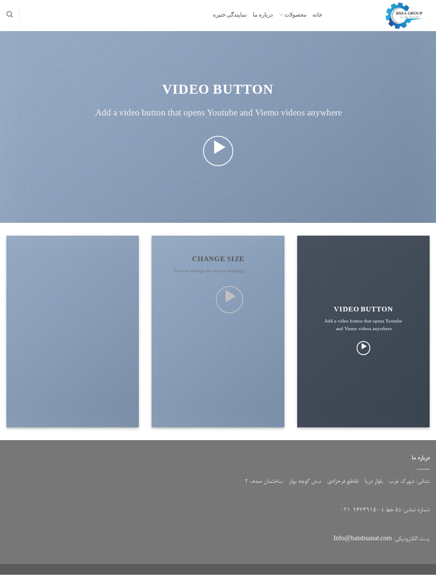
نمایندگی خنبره (230, 14)
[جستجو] (9, 14)
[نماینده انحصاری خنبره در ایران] (382, 15)
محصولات (295, 14)
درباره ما (262, 14)
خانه (317, 14)
